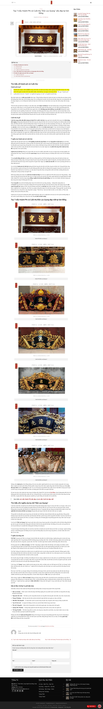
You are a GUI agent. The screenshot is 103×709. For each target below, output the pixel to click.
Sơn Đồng (52, 626)
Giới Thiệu (45, 705)
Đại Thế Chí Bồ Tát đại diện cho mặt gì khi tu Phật (80, 697)
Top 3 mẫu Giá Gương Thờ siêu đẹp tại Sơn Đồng (57, 639)
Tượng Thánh (42, 696)
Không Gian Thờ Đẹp (44, 691)
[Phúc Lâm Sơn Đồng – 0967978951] (51, 2)
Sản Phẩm (50, 705)
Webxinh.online (54, 707)
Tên (13, 660)
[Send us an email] (20, 691)
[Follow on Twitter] (18, 691)
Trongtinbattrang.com (50, 703)
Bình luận (14, 650)
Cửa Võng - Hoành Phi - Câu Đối (46, 686)
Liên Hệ (63, 705)
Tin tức (41, 8)
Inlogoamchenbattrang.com (61, 703)
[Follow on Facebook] (13, 691)
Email (33, 660)
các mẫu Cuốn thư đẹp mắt (45, 499)
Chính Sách (55, 705)
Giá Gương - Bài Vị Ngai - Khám (46, 689)
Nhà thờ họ (47, 626)
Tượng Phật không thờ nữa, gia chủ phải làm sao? (80, 689)
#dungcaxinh (60, 707)
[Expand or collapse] (70, 62)
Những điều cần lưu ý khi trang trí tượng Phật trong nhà (79, 685)
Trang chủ (40, 705)
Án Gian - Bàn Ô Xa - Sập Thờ (46, 684)
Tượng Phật (41, 694)
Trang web (54, 660)
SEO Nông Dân (67, 707)
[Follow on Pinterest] (22, 691)
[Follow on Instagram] (15, 691)
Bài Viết (60, 705)
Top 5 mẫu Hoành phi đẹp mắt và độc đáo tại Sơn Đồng (26, 639)
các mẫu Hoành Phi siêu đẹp (28, 499)
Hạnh (47, 17)
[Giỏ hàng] (90, 2)
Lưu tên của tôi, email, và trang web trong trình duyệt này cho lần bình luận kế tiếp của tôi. (32, 667)
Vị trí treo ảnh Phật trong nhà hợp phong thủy (80, 693)
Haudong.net (42, 703)
